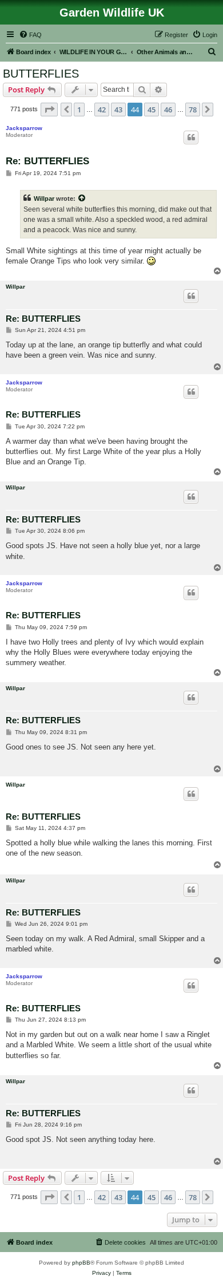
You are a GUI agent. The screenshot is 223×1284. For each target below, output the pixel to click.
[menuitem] (30, 35)
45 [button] (152, 109)
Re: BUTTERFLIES (47, 161)
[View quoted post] (82, 198)
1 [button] (79, 109)
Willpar (44, 198)
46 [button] (168, 109)
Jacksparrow (24, 128)
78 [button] (193, 109)
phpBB (81, 1262)
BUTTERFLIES (41, 73)
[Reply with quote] (191, 137)
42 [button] (102, 109)
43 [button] (118, 109)
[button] (49, 109)
